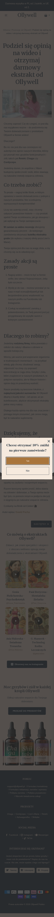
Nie (28, 471)
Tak (27, 461)
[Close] (48, 441)
